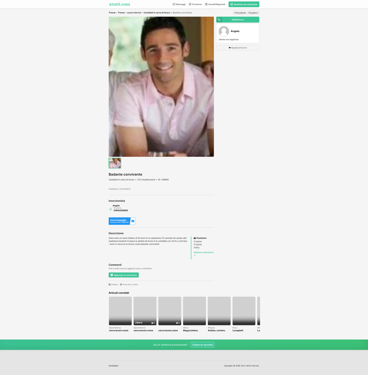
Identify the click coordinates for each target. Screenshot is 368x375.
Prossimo (253, 13)
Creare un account (202, 344)
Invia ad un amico (130, 284)
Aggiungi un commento (125, 275)
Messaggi (181, 4)
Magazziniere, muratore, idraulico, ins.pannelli (193, 330)
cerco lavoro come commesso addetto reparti (144, 330)
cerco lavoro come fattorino (118, 330)
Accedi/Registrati (216, 4)
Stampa (114, 284)
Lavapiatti (238, 330)
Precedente (240, 13)
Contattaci (113, 366)
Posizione (197, 4)
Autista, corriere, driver (216, 330)
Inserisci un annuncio (245, 4)
